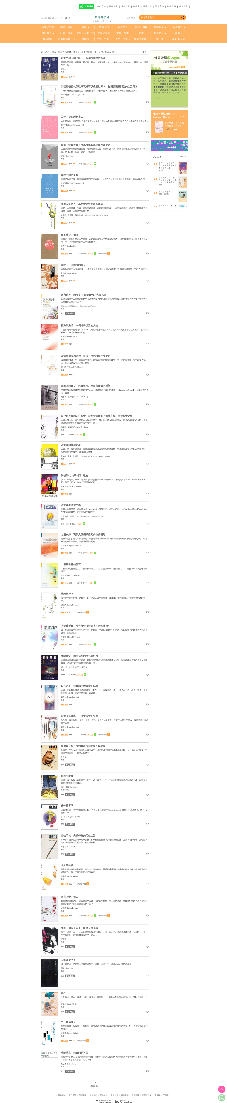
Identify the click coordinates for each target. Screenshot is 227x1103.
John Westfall (72, 847)
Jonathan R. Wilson (81, 427)
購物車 (136, 6)
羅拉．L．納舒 (66, 667)
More (182, 116)
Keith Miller (71, 1064)
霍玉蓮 (63, 939)
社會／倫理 (66, 33)
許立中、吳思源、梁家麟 (70, 817)
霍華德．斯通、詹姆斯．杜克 (72, 456)
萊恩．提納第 (164, 194)
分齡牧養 (47, 33)
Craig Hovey (70, 156)
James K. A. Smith (73, 486)
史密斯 (63, 486)
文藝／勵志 (122, 33)
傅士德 (63, 637)
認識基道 (83, 1084)
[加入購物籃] (74, 76)
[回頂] (221, 1089)
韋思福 (63, 847)
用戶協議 (72, 1084)
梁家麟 (63, 605)
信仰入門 (104, 27)
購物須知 (62, 1084)
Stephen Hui (71, 246)
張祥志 (63, 69)
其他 (177, 33)
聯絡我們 (171, 6)
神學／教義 (48, 27)
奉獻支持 (101, 6)
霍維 (62, 156)
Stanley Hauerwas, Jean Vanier (85, 306)
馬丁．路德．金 (67, 968)
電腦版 (157, 1084)
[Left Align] (95, 102)
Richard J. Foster (73, 637)
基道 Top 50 (178, 39)
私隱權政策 (146, 1084)
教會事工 (178, 27)
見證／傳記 (104, 33)
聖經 (84, 27)
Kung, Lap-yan (72, 697)
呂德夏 (63, 575)
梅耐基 (63, 1064)
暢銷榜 (85, 39)
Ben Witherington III (76, 95)
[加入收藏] (147, 77)
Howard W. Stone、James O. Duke (96, 456)
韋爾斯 (63, 336)
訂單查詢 (159, 6)
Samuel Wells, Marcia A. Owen (97, 215)
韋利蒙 (63, 367)
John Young (73, 787)
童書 (141, 33)
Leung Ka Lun (72, 605)
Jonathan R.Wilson (80, 397)
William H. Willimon (74, 367)
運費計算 (147, 6)
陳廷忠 (63, 1004)
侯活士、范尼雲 (67, 306)
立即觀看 (135, 1084)
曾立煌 (63, 757)
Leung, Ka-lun (72, 876)
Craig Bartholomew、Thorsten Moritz (89, 516)
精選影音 (159, 33)
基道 (62, 72)
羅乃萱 (161, 170)
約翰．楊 (64, 787)
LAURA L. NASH (79, 667)
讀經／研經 (66, 27)
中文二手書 (103, 39)
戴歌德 (64, 273)
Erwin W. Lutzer (73, 575)
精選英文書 (140, 39)
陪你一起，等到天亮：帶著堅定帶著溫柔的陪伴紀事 (168, 165)
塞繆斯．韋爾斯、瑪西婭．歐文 (73, 215)
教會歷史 (123, 27)
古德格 (63, 545)
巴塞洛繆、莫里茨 (68, 516)
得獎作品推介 (65, 39)
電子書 (160, 39)
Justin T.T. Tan (72, 1004)
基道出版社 (65, 790)
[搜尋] (182, 17)
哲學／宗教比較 (85, 33)
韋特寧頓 (64, 95)
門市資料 (104, 1084)
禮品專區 (48, 39)
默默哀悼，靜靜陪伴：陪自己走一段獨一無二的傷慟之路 (168, 180)
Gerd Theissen (72, 273)
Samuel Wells (72, 336)
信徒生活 (159, 27)
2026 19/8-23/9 (102, 19)
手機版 (166, 1084)
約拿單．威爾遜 (67, 397)
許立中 (63, 246)
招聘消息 (113, 6)
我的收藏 (125, 6)
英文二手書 (121, 39)
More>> (156, 98)
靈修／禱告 (141, 27)
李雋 (160, 185)
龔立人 (63, 697)
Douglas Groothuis (74, 545)
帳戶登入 (183, 6)
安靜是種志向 (165, 192)
